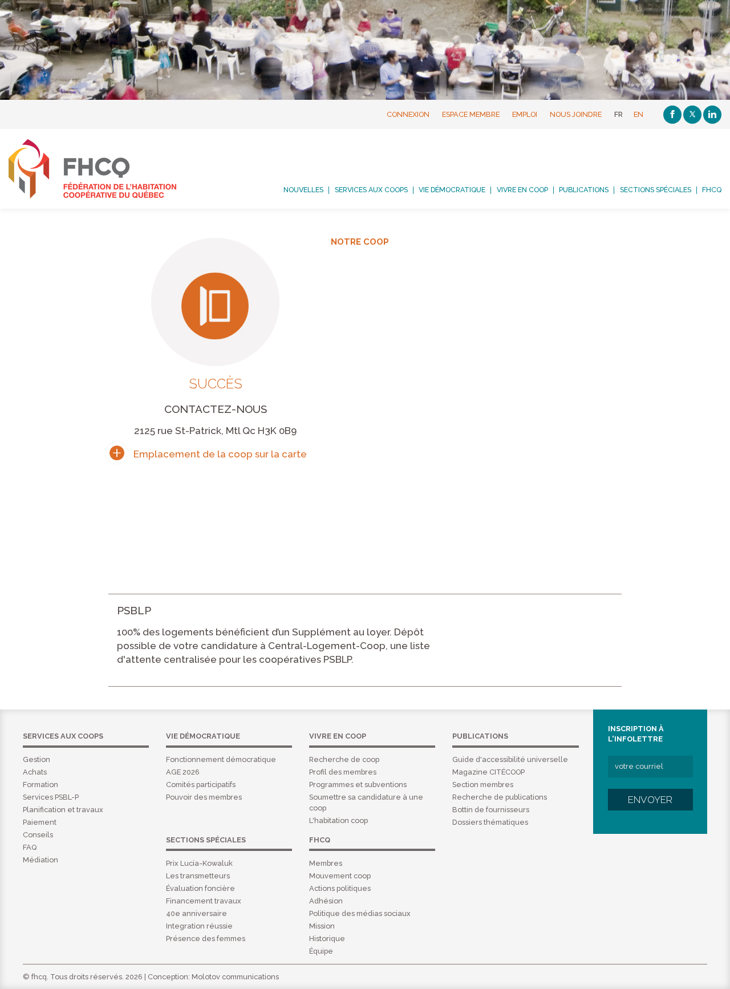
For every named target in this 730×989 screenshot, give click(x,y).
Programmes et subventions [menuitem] (358, 784)
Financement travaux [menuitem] (203, 901)
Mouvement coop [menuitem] (340, 876)
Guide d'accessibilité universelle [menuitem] (510, 759)
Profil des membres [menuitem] (342, 772)
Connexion (408, 114)
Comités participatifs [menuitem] (201, 784)
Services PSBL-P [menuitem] (51, 797)
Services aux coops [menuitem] (371, 190)
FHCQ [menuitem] (711, 190)
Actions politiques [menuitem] (340, 888)
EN (638, 114)
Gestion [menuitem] (36, 759)
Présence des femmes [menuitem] (205, 938)
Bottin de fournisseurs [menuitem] (490, 809)
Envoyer (650, 799)
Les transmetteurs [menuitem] (198, 876)
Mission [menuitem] (322, 926)
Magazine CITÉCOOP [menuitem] (488, 772)
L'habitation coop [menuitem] (338, 820)
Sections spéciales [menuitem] (655, 190)
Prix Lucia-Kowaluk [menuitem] (199, 863)
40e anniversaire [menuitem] (196, 913)
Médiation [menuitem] (40, 860)
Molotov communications (235, 976)
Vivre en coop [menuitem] (522, 190)
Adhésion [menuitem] (326, 901)
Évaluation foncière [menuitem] (200, 888)
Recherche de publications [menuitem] (499, 797)
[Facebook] (672, 115)
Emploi (524, 114)
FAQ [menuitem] (29, 847)
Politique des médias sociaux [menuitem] (360, 913)
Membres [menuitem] (325, 863)
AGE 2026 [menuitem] (183, 772)
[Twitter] (692, 115)
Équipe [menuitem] (321, 951)
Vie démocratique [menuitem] (452, 190)
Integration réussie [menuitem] (199, 926)
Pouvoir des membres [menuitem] (204, 797)
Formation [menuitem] (40, 784)
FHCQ (105, 168)
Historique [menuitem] (327, 938)
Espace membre (471, 114)
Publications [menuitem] (584, 190)
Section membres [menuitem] (482, 784)
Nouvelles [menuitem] (303, 190)
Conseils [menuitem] (38, 834)
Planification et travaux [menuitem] (63, 809)
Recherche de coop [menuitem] (344, 759)
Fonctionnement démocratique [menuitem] (221, 759)
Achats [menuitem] (35, 772)
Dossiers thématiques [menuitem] (490, 822)
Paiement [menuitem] (39, 822)
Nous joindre (576, 114)
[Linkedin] (712, 115)
